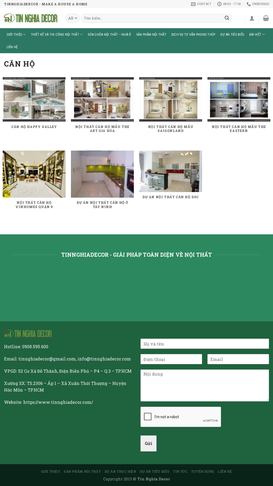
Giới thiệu (14, 34)
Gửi (148, 443)
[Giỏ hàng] (266, 18)
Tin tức (180, 471)
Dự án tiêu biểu (232, 34)
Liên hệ (12, 47)
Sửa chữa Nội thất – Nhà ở (109, 34)
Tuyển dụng (202, 471)
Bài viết (255, 34)
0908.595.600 (35, 346)
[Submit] (227, 18)
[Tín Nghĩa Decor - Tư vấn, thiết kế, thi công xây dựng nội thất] (30, 18)
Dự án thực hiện (120, 471)
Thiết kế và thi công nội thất (55, 34)
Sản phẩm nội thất (151, 34)
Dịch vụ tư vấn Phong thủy (193, 34)
